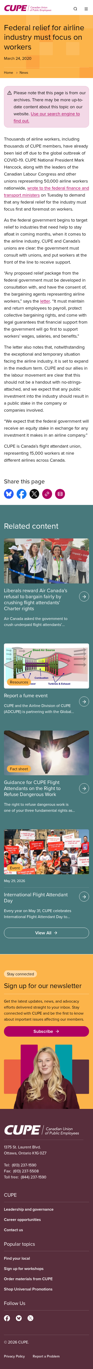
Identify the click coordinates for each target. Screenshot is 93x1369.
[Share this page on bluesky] (9, 494)
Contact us (13, 1230)
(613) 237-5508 (26, 1171)
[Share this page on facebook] (22, 494)
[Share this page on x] (34, 494)
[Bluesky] (19, 1317)
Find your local (17, 1258)
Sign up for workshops (24, 1268)
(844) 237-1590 (33, 1177)
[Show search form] (75, 9)
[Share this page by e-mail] (60, 494)
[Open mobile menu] (86, 9)
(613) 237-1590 (24, 1165)
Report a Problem (46, 1356)
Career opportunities (22, 1219)
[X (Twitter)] (30, 1317)
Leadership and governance (29, 1209)
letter (45, 301)
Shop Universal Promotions (28, 1289)
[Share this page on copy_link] (47, 494)
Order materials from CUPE (28, 1279)
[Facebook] (7, 1317)
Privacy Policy (14, 1356)
